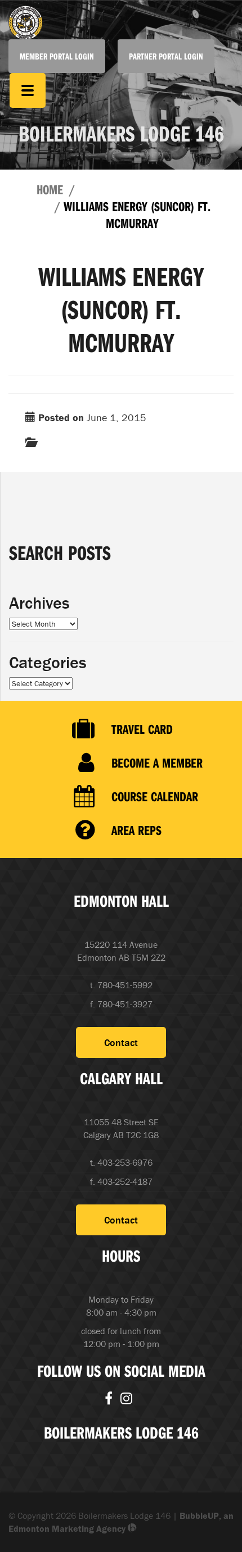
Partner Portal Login (166, 56)
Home (50, 189)
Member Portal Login (57, 56)
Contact (121, 1042)
